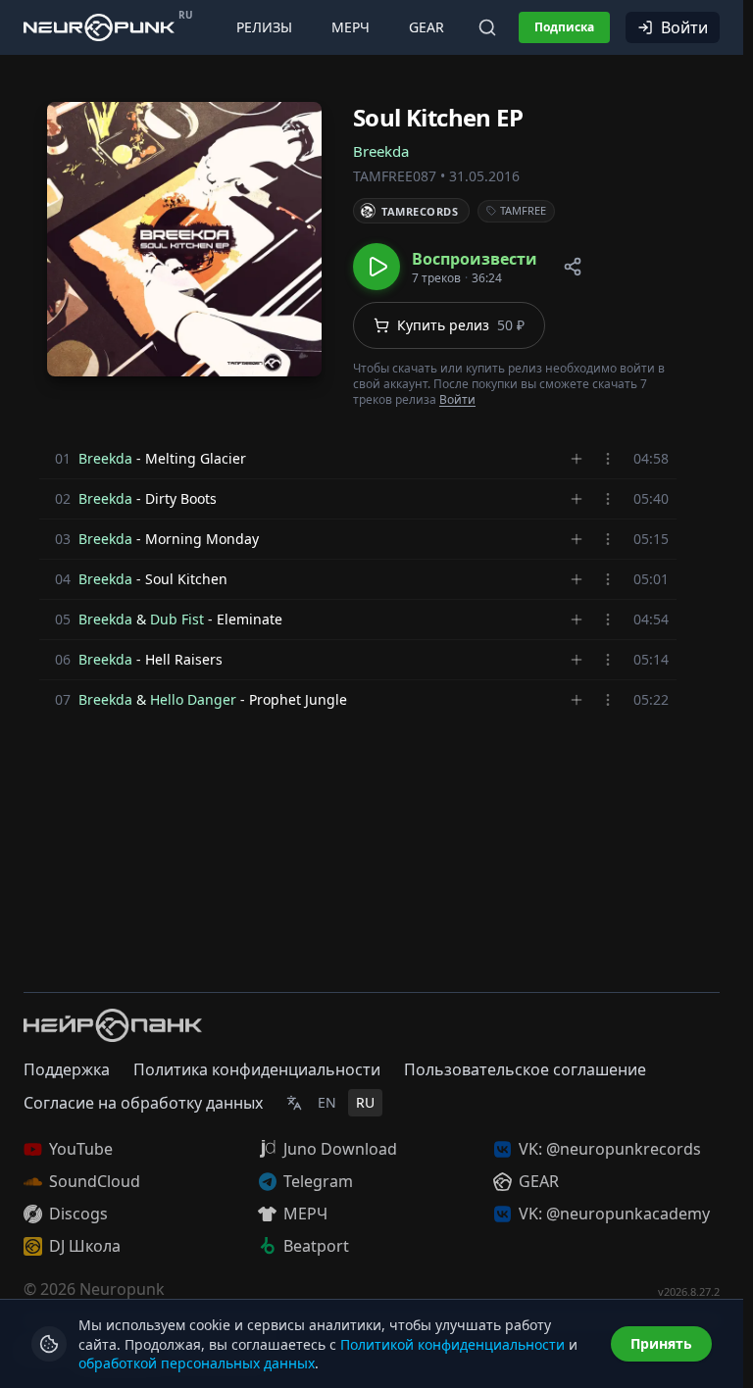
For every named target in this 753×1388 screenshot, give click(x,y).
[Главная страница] (99, 27)
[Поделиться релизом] (572, 266)
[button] (445, 266)
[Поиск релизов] (487, 27)
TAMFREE (523, 210)
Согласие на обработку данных (143, 1103)
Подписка (564, 27)
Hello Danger (193, 699)
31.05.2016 (484, 176)
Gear (426, 27)
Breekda (381, 151)
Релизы (264, 27)
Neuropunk (122, 1289)
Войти (684, 27)
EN (327, 1102)
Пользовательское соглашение (525, 1069)
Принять (661, 1343)
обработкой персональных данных (196, 1363)
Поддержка (67, 1069)
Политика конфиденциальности (256, 1069)
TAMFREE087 (394, 176)
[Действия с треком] (608, 458)
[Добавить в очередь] (576, 458)
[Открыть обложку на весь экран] (184, 239)
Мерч (350, 27)
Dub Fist (177, 619)
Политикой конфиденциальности (452, 1344)
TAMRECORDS (420, 211)
